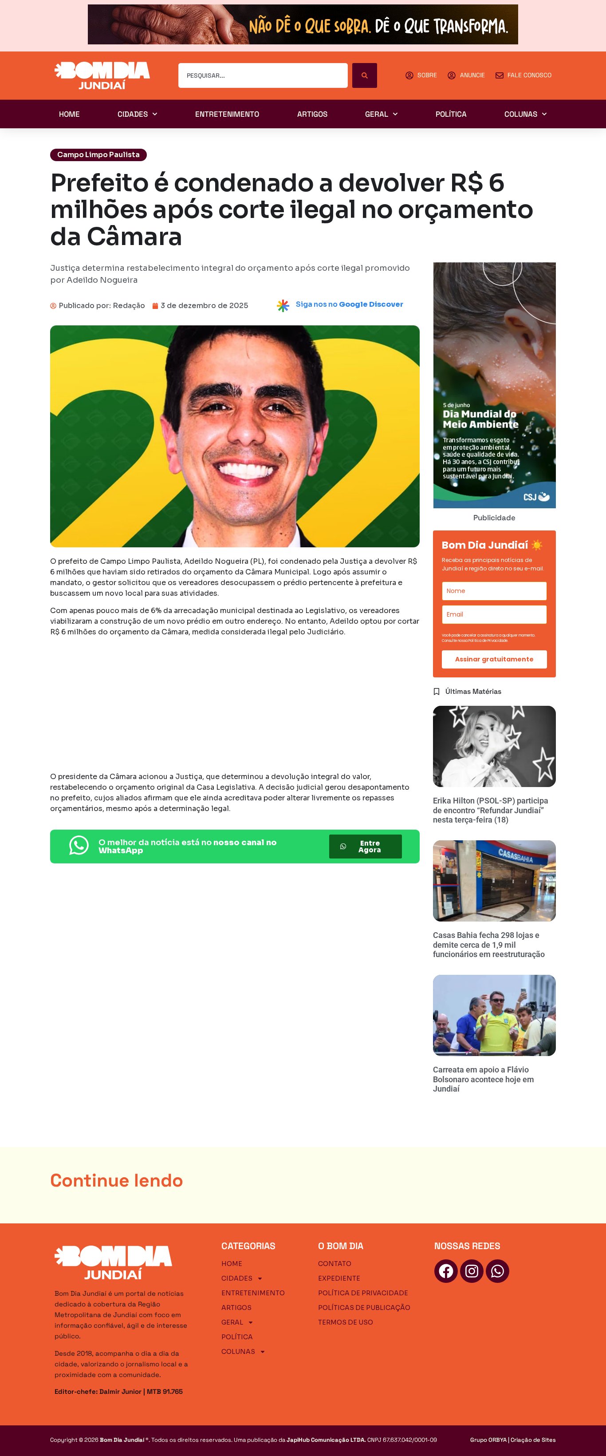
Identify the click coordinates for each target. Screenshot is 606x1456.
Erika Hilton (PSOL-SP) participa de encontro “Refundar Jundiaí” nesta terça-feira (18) (490, 810)
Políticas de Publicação (364, 1308)
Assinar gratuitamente (494, 659)
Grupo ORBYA (488, 1440)
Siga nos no (349, 304)
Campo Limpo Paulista (98, 154)
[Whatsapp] (497, 1271)
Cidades (133, 114)
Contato (334, 1264)
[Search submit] (364, 75)
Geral (376, 114)
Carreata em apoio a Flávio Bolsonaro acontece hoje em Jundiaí (483, 1079)
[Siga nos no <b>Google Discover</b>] (283, 306)
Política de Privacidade (363, 1293)
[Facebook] (446, 1271)
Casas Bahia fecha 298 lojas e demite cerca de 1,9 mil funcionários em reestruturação (489, 944)
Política (451, 114)
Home (69, 114)
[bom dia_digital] (494, 506)
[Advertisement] (235, 706)
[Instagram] (472, 1271)
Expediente (339, 1278)
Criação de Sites (533, 1440)
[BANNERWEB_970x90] (303, 41)
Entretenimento (227, 114)
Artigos (312, 114)
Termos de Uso (345, 1322)
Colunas (520, 114)
